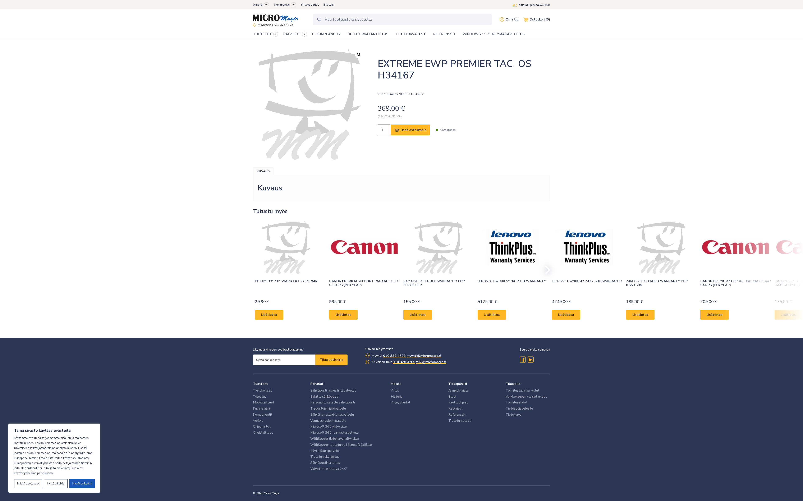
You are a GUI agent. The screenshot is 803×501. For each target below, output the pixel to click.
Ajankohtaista (458, 390)
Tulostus (259, 396)
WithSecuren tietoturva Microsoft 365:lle (341, 444)
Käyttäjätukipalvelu (324, 450)
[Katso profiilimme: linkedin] (531, 360)
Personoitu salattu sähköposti (332, 402)
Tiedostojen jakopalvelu (328, 408)
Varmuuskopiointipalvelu (328, 420)
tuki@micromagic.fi (431, 362)
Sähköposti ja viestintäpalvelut (333, 390)
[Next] (546, 270)
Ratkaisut (455, 408)
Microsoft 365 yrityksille (328, 426)
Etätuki (329, 5)
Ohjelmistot (262, 426)
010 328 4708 (283, 25)
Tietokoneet (262, 390)
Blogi (452, 396)
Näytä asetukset (28, 484)
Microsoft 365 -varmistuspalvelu (334, 432)
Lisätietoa (269, 314)
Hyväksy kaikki (82, 484)
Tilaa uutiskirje (331, 359)
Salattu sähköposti (324, 396)
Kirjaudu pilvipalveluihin (534, 5)
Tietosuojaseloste (519, 408)
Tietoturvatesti (459, 420)
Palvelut (317, 384)
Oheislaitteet (263, 432)
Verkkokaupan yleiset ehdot (526, 396)
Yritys (395, 390)
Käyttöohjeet (458, 402)
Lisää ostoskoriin (413, 130)
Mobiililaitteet (263, 402)
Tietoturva (514, 414)
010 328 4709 (404, 362)
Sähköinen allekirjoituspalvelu (332, 414)
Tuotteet (260, 384)
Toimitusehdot (516, 402)
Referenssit (456, 414)
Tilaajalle (513, 384)
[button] (266, 4)
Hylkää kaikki (55, 484)
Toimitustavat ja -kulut (522, 390)
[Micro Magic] (275, 17)
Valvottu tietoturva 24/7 (328, 468)
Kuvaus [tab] (263, 171)
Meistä (257, 5)
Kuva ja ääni (261, 408)
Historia (396, 396)
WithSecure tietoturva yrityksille (334, 438)
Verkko (258, 420)
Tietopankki (282, 5)
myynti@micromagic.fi (424, 355)
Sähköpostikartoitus (325, 462)
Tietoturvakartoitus (324, 456)
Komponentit (262, 414)
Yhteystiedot (310, 5)
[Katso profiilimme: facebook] (523, 360)
